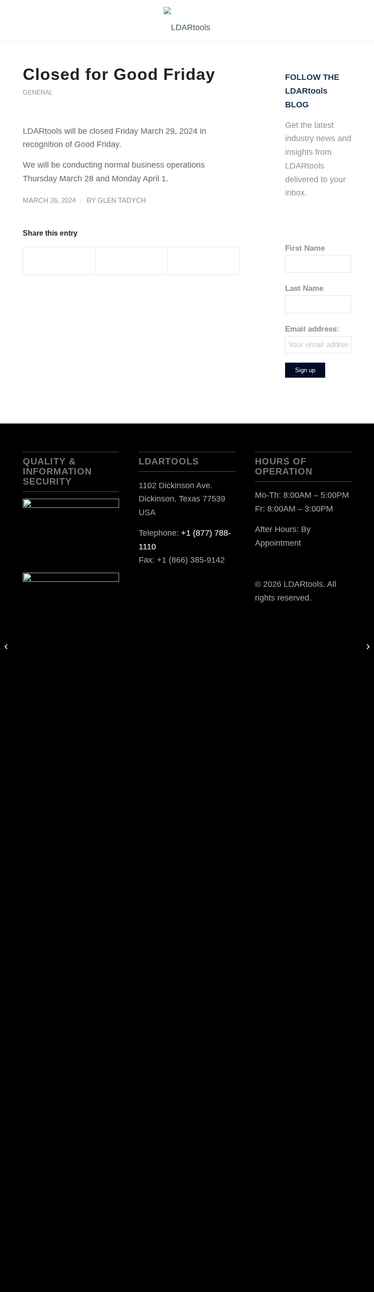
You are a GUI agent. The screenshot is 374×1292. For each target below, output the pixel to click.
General (38, 92)
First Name (305, 248)
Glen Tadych (122, 200)
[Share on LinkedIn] (131, 260)
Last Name (304, 288)
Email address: (312, 329)
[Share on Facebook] (59, 260)
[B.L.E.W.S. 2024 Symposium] (367, 646)
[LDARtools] (187, 27)
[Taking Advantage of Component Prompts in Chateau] (7, 646)
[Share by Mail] (203, 260)
